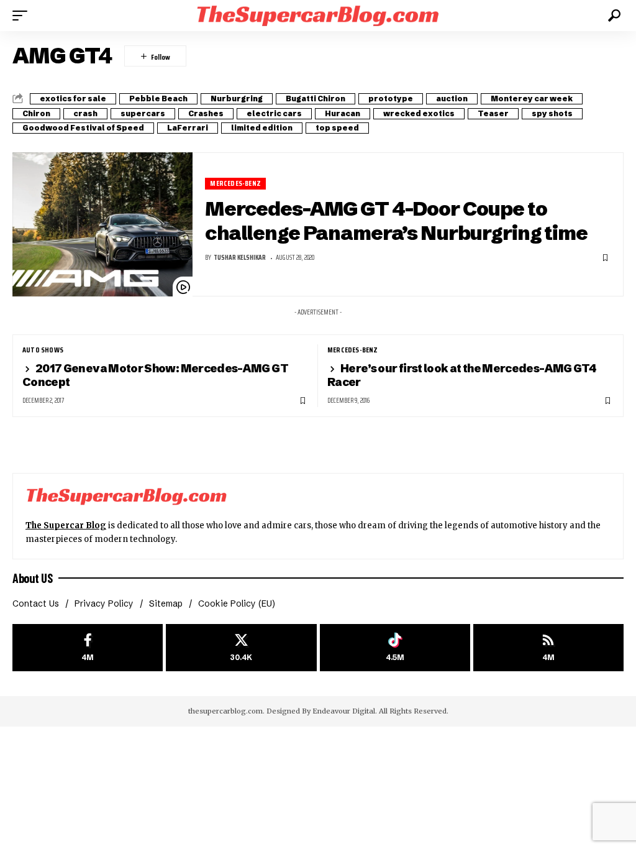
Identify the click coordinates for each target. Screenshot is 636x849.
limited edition (262, 127)
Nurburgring (237, 98)
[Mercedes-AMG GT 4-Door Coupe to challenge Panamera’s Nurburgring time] (102, 224)
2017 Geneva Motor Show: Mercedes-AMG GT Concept (155, 375)
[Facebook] (87, 648)
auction (452, 98)
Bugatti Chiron (315, 98)
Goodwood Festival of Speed (83, 127)
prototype (390, 98)
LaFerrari (187, 127)
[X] (241, 648)
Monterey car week (532, 98)
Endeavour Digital (343, 711)
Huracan (342, 113)
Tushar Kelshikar (240, 257)
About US (32, 578)
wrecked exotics (419, 113)
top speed (337, 127)
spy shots (552, 113)
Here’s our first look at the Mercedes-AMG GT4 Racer (461, 375)
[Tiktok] (395, 648)
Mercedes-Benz (235, 184)
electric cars (274, 113)
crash (85, 113)
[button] (23, 16)
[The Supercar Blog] (318, 15)
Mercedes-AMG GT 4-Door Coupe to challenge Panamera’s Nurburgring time (396, 220)
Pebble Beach (158, 98)
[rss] (548, 648)
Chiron (36, 113)
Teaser (493, 113)
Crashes (206, 113)
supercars (142, 113)
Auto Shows (42, 350)
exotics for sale (73, 98)
